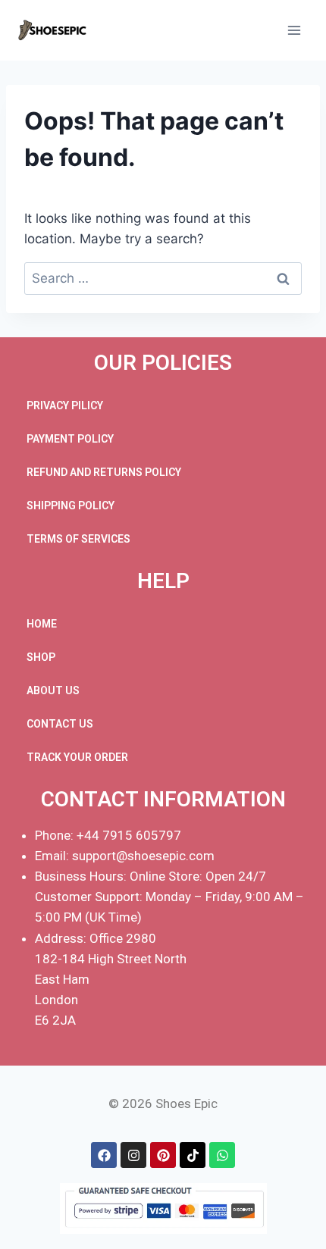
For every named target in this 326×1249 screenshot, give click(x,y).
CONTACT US (60, 724)
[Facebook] (104, 1155)
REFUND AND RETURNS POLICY (104, 472)
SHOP (41, 657)
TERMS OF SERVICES (78, 539)
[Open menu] (294, 30)
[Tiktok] (192, 1155)
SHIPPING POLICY (70, 505)
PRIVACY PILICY (65, 405)
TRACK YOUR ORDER (77, 757)
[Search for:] (163, 278)
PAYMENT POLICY (70, 439)
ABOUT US (53, 690)
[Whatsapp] (222, 1155)
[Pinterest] (163, 1155)
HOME (42, 624)
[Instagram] (133, 1155)
